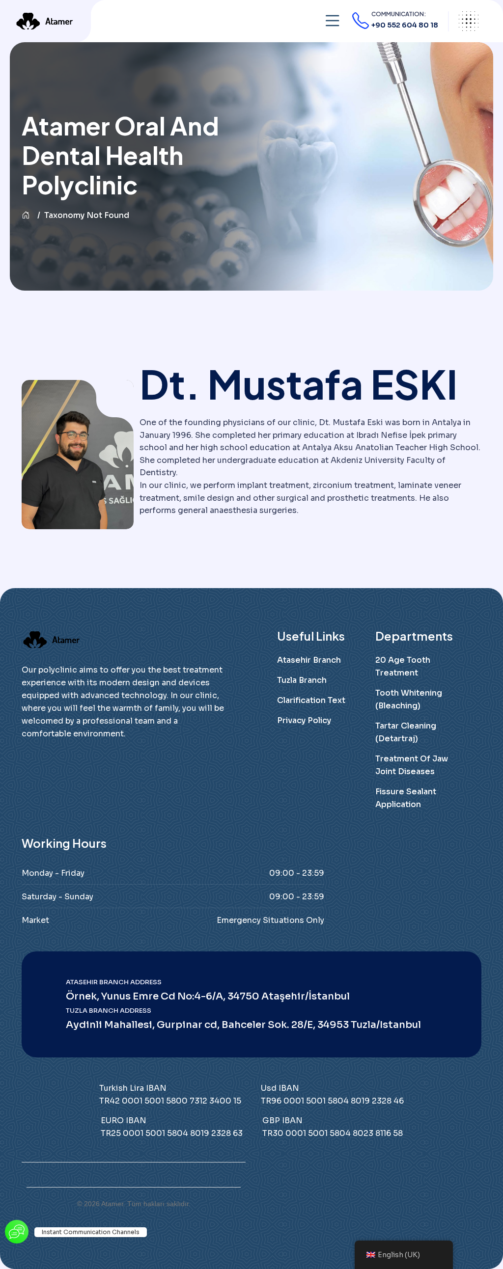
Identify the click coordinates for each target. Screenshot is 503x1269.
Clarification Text (311, 700)
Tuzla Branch (302, 680)
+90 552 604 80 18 (404, 25)
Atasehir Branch (309, 660)
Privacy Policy (304, 720)
